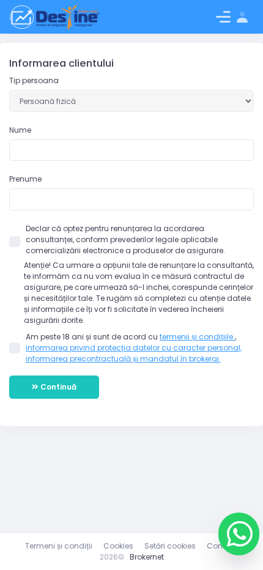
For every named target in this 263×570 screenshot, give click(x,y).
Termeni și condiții (58, 546)
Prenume (25, 179)
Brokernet (147, 557)
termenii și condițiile (197, 336)
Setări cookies (170, 546)
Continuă (57, 387)
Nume (20, 130)
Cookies (118, 546)
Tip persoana (34, 80)
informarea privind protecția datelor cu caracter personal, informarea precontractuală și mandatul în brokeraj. (134, 353)
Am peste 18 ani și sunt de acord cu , (134, 347)
